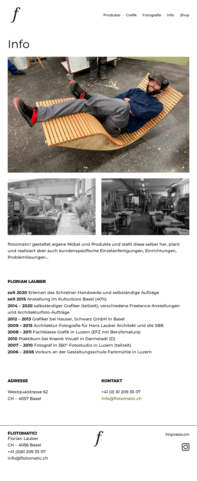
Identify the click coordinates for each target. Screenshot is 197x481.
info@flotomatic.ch (121, 398)
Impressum (177, 434)
